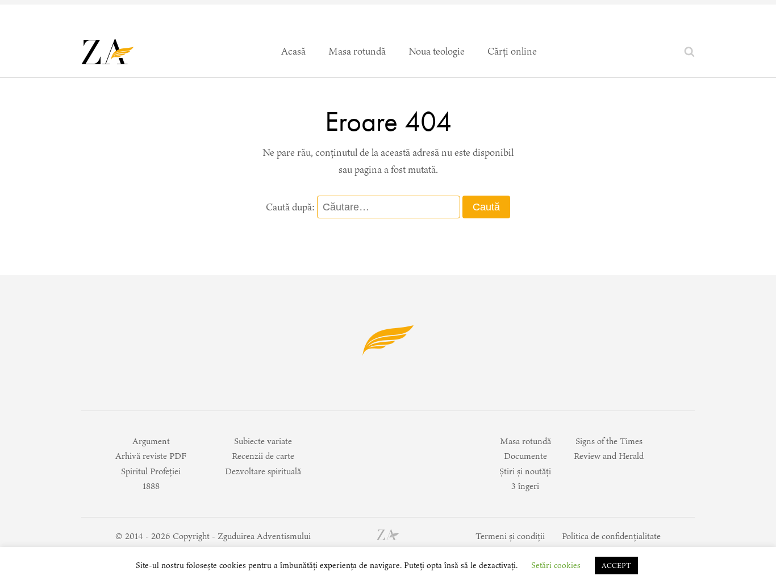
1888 (151, 486)
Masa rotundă (357, 51)
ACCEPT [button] (616, 565)
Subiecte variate (263, 441)
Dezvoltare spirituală (263, 471)
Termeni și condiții (510, 536)
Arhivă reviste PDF (150, 456)
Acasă (293, 51)
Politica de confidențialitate (611, 536)
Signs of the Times (609, 441)
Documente (525, 456)
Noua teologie (436, 51)
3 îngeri (525, 486)
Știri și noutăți (525, 471)
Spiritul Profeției (151, 471)
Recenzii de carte (263, 456)
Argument (151, 441)
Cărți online (512, 51)
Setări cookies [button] (556, 565)
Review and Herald (609, 456)
